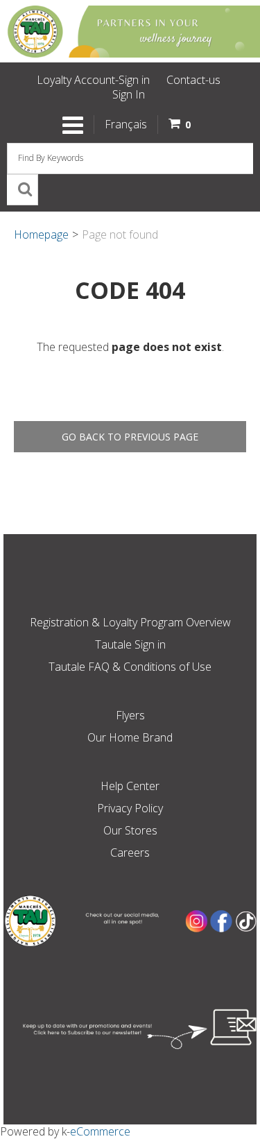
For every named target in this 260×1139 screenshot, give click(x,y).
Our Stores (130, 830)
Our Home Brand (130, 737)
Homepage (41, 234)
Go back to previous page (130, 436)
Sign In (128, 94)
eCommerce (100, 1131)
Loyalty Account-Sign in (93, 79)
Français (126, 124)
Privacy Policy (130, 808)
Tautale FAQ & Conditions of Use (130, 666)
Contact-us (193, 79)
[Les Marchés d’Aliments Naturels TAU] (130, 31)
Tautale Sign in (130, 644)
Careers (130, 852)
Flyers (130, 715)
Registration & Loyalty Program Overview (130, 622)
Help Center (130, 786)
